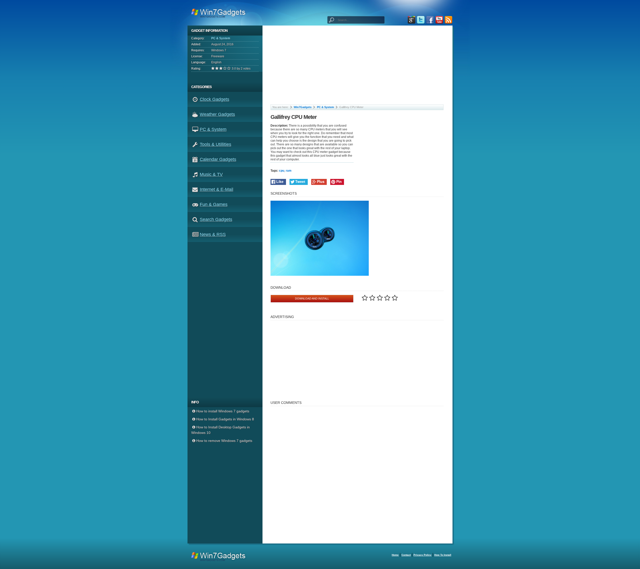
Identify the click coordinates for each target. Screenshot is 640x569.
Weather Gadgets (217, 114)
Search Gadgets (216, 219)
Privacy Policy (423, 554)
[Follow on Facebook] (430, 20)
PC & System (220, 38)
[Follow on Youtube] (439, 20)
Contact (406, 554)
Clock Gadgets (214, 99)
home (395, 554)
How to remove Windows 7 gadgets (224, 441)
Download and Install (312, 298)
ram (289, 170)
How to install (442, 554)
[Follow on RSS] (448, 20)
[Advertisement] (226, 319)
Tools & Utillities (215, 144)
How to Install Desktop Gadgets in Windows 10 (220, 430)
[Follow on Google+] (412, 20)
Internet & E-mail (216, 189)
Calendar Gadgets (218, 159)
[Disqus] (357, 472)
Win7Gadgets (303, 107)
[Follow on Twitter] (421, 20)
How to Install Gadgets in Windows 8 (225, 419)
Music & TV (211, 174)
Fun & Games (214, 204)
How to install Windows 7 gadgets (222, 411)
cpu (281, 170)
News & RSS (213, 234)
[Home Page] (219, 13)
